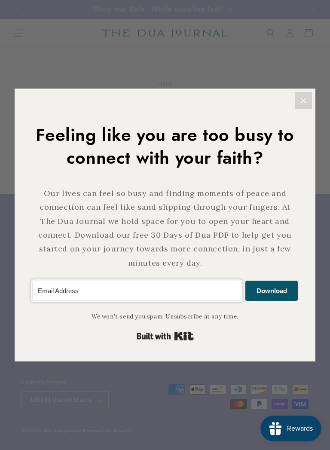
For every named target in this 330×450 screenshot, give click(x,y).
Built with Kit (165, 336)
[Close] (303, 100)
